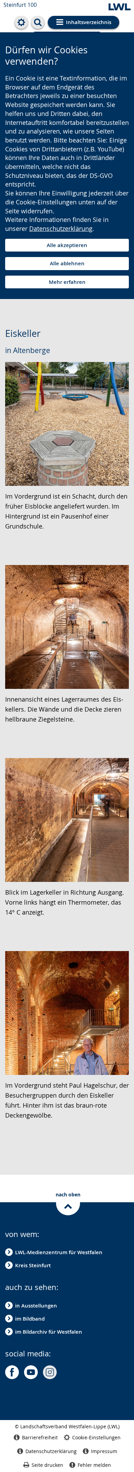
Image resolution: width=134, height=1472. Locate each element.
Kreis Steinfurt (33, 1265)
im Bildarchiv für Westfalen (48, 1331)
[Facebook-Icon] (12, 1372)
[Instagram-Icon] (50, 1372)
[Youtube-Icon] (31, 1372)
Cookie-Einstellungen (96, 1437)
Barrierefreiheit (40, 1437)
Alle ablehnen (67, 263)
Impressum (104, 1451)
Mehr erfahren (67, 282)
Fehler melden (94, 1465)
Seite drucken (47, 1465)
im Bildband (30, 1318)
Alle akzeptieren (67, 245)
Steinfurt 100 (20, 5)
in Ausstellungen (36, 1305)
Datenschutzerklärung (60, 228)
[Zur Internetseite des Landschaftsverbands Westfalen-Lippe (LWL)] (120, 7)
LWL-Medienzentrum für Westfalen (58, 1252)
